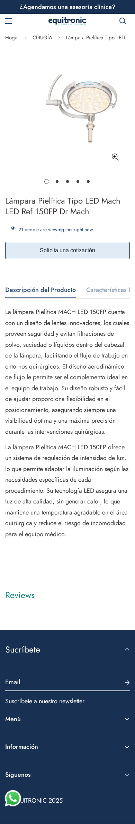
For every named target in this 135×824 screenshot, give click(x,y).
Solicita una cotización (67, 250)
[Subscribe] (122, 682)
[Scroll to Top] (122, 787)
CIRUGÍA (42, 37)
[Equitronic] (67, 21)
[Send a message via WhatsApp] (12, 798)
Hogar (12, 37)
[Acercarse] (115, 157)
